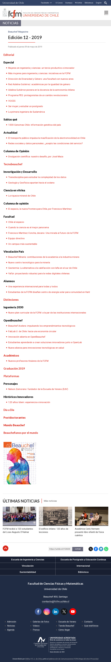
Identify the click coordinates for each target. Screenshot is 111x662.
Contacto (88, 621)
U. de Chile (38, 659)
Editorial (9, 54)
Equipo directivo (16, 238)
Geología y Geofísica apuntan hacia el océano (31, 182)
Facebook (96, 549)
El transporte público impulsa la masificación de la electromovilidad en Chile (46, 138)
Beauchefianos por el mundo (21, 432)
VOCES (11, 100)
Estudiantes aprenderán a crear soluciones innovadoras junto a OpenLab (45, 342)
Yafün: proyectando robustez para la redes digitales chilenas (39, 273)
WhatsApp (106, 549)
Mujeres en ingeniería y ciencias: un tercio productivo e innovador (41, 68)
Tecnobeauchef (13, 164)
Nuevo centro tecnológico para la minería (29, 262)
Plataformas (11, 376)
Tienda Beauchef (66, 625)
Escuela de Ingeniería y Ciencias (27, 559)
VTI (32, 659)
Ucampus (68, 3)
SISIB (27, 659)
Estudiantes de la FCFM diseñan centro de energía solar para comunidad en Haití (49, 292)
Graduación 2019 (14, 368)
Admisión (11, 621)
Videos (36, 625)
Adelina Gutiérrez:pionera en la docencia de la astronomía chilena (41, 89)
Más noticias (50, 501)
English (99, 3)
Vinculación (28, 565)
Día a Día (9, 409)
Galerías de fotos (41, 621)
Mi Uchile (78, 3)
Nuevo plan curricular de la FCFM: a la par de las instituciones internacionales (47, 312)
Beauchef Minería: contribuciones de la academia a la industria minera (43, 257)
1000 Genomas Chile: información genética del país (34, 124)
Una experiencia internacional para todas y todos (33, 286)
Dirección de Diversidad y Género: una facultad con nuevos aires (41, 79)
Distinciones (11, 299)
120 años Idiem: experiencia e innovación (29, 402)
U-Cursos (59, 3)
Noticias (10, 23)
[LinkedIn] (55, 611)
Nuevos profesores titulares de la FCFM (28, 361)
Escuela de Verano (67, 621)
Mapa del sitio (84, 659)
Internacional (83, 565)
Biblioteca (83, 572)
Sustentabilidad (28, 572)
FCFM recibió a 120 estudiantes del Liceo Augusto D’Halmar (18, 530)
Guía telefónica (91, 625)
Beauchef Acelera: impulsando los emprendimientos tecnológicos (41, 325)
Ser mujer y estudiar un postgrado (25, 106)
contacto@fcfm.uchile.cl (55, 601)
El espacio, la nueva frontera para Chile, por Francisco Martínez (40, 208)
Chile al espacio (16, 222)
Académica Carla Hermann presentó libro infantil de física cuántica (89, 532)
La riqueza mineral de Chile (22, 195)
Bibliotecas (89, 3)
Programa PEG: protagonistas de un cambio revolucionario (38, 95)
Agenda (10, 630)
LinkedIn (101, 549)
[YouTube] (72, 611)
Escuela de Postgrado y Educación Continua (83, 559)
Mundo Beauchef (14, 425)
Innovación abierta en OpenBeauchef (26, 336)
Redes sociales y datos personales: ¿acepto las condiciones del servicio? (45, 143)
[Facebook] (38, 611)
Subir (5, 548)
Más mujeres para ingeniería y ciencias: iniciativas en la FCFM (39, 73)
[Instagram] (46, 611)
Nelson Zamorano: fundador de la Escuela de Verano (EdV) (38, 389)
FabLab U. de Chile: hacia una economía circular (32, 331)
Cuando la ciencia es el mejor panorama (28, 227)
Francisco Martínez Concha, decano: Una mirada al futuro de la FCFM (43, 233)
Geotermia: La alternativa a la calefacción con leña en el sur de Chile (42, 268)
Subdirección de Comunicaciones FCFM (63, 659)
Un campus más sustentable (22, 244)
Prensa (36, 630)
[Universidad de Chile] (13, 3)
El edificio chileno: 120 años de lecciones (53, 530)
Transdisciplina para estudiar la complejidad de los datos (37, 177)
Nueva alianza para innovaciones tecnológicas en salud (36, 347)
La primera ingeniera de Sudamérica (26, 111)
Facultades (45, 3)
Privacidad (94, 659)
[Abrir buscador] (105, 3)
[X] (64, 611)
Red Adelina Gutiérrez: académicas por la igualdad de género (39, 84)
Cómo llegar (64, 630)
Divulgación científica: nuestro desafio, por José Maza (35, 156)
